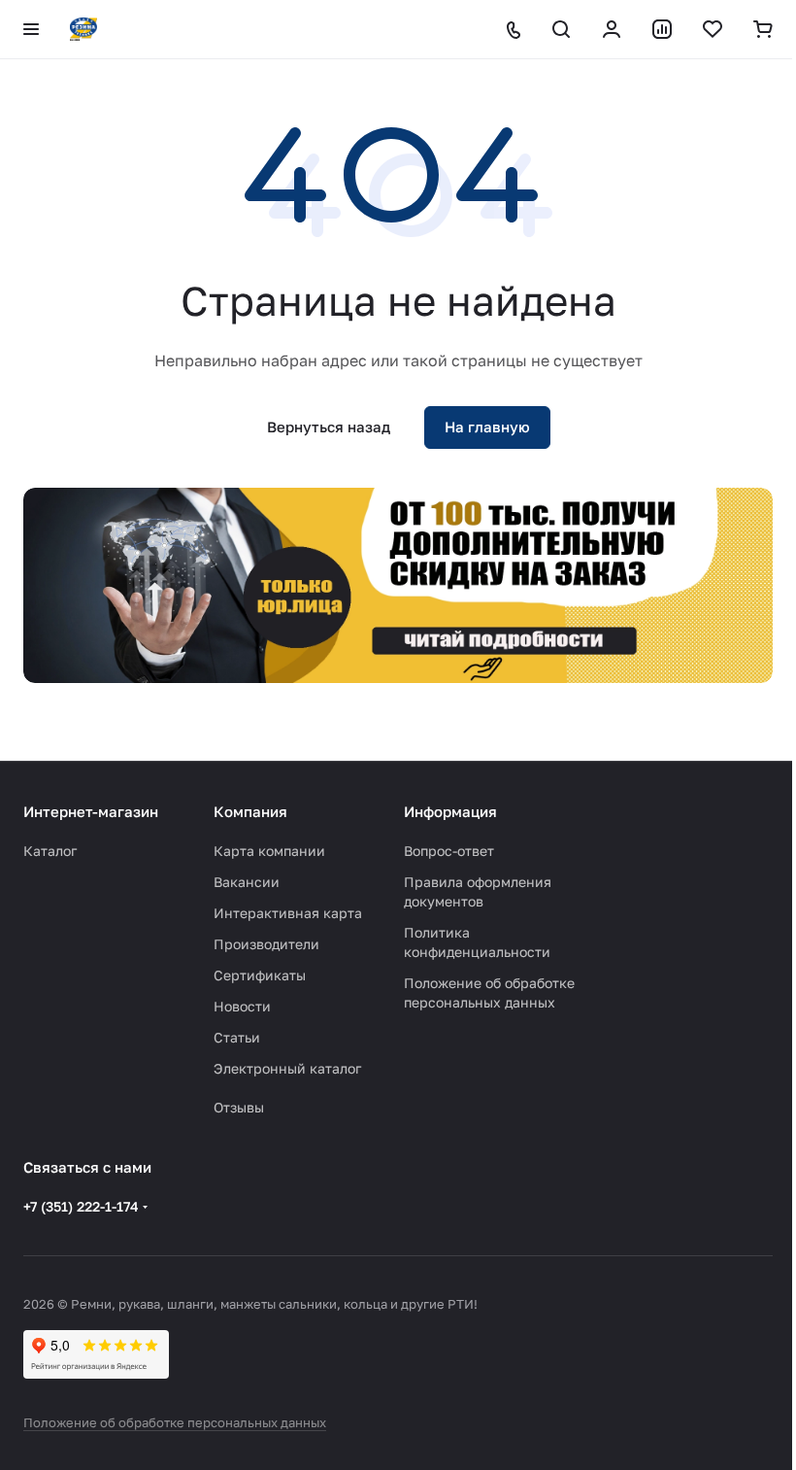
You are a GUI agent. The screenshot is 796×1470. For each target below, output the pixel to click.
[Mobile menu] (31, 29)
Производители (266, 944)
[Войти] (611, 29)
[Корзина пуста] (763, 29)
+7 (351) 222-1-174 (81, 1206)
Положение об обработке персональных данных (174, 1422)
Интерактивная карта (288, 913)
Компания (250, 811)
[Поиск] (561, 29)
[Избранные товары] (712, 29)
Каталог (50, 850)
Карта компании (269, 850)
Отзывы (239, 1107)
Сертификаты (260, 975)
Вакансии (247, 881)
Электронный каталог (287, 1068)
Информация (450, 811)
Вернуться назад (328, 426)
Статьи (237, 1037)
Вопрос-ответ (449, 850)
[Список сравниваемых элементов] (662, 29)
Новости (242, 1006)
